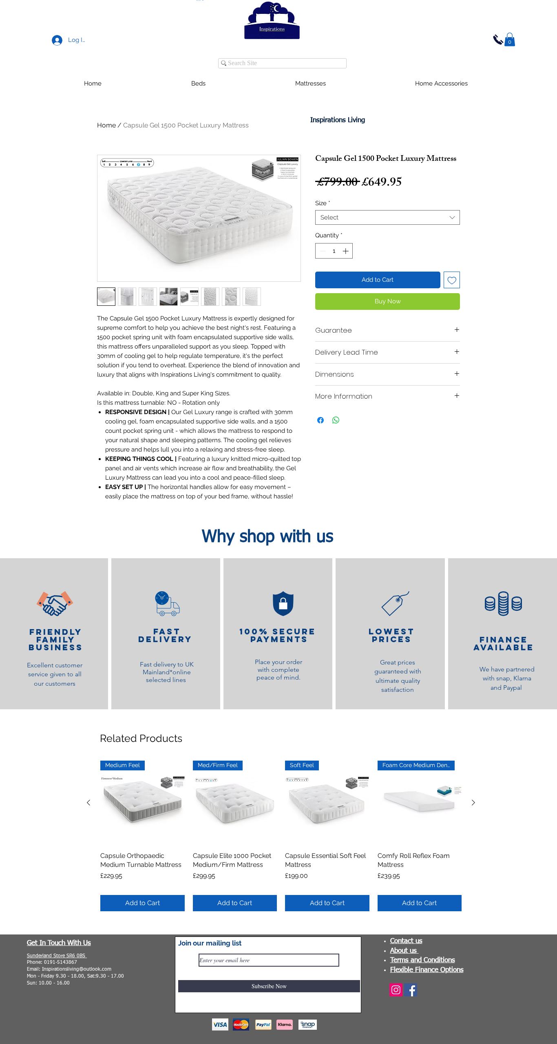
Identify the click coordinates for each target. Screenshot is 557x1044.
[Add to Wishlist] (452, 280)
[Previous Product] (88, 802)
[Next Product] (473, 802)
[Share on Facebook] (320, 420)
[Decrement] (321, 251)
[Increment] (346, 251)
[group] (281, 836)
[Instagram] (395, 989)
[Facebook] (410, 989)
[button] (509, 39)
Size (322, 203)
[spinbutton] (334, 251)
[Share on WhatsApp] (336, 420)
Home (106, 125)
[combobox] (387, 217)
